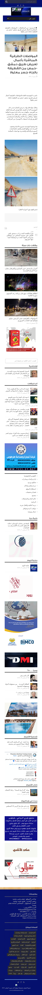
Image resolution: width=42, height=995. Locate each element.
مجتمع (34, 495)
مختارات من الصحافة (29, 970)
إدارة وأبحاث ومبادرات (29, 479)
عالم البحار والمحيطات (29, 499)
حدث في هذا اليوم (14, 951)
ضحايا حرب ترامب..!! (22, 692)
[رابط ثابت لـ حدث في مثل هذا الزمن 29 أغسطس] (33, 811)
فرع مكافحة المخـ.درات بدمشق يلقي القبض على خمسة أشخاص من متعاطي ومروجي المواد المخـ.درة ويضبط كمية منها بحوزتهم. (20, 235)
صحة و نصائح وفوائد (30, 961)
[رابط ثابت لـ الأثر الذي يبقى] (33, 681)
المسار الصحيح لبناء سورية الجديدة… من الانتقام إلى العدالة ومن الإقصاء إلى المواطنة (17, 373)
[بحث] (6, 1)
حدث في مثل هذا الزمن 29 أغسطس (17, 806)
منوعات (10, 970)
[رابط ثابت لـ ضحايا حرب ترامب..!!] (33, 698)
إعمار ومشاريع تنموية (29, 935)
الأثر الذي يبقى (24, 675)
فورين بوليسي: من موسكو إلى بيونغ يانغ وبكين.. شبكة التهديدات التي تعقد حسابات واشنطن (17, 411)
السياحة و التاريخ (15, 942)
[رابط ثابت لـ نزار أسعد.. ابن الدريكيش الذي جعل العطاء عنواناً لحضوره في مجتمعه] (33, 747)
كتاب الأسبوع (32, 967)
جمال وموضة (32, 512)
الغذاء (21, 945)
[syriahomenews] (21, 14)
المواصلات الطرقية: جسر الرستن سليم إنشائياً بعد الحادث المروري (23, 319)
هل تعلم (20, 973)
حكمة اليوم (25, 565)
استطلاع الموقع (31, 489)
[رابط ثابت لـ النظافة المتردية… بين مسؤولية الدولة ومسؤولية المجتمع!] (33, 689)
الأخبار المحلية (21, 939)
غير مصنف (23, 964)
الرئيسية (32, 28)
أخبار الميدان (32, 932)
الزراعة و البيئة (25, 942)
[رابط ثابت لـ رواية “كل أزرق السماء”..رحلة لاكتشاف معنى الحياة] (33, 795)
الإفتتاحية (13, 939)
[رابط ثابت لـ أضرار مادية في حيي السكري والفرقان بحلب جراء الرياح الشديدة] (21, 266)
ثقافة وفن (32, 951)
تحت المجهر (15, 945)
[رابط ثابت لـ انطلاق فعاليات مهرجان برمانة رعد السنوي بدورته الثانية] (21, 291)
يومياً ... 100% (12, 973)
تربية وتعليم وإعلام (30, 486)
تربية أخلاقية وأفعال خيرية (28, 505)
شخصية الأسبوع (31, 957)
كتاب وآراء (23, 967)
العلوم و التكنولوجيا (30, 476)
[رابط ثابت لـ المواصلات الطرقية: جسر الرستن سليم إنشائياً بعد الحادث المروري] (21, 316)
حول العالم (24, 954)
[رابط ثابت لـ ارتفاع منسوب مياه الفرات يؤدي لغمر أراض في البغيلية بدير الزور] (33, 439)
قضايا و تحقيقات (31, 492)
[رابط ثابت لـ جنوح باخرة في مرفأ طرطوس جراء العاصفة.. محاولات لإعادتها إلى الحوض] (33, 394)
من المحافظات (23, 28)
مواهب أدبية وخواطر (29, 508)
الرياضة (33, 502)
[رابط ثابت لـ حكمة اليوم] (33, 571)
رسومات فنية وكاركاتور (14, 954)
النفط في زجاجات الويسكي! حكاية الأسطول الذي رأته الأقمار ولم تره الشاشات (18, 526)
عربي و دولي (32, 964)
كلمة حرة (16, 967)
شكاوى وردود (32, 482)
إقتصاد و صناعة (18, 935)
